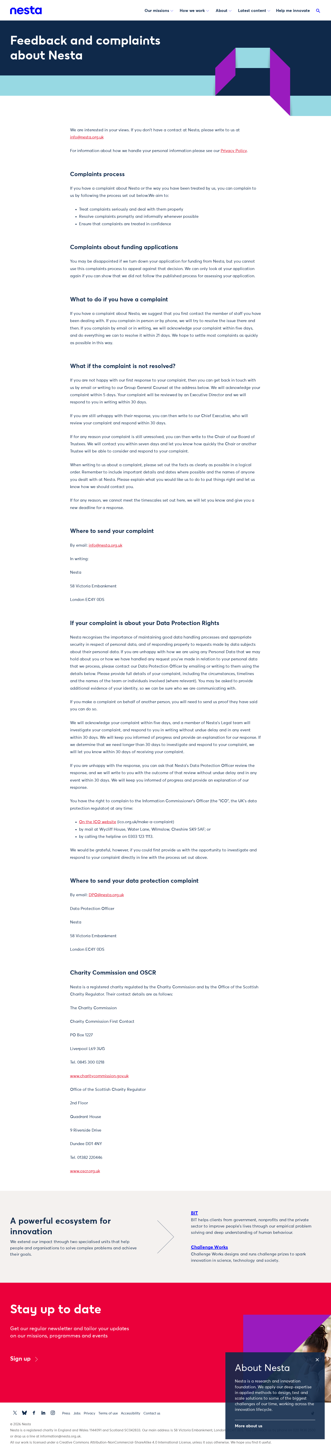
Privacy (89, 1413)
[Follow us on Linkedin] (43, 1412)
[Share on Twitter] (47, 138)
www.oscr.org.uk (85, 1171)
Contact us (151, 1413)
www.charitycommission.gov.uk (99, 1076)
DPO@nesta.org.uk (106, 895)
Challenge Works (209, 1247)
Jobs (77, 1413)
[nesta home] (26, 10)
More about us (248, 1426)
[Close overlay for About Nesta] (320, 1358)
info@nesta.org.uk (87, 137)
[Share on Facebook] (47, 148)
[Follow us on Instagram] (52, 1412)
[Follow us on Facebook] (34, 1412)
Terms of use (108, 1413)
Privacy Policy (234, 151)
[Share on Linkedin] (47, 157)
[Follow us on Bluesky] (24, 1412)
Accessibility (130, 1413)
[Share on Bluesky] (47, 167)
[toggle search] (318, 11)
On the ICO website (97, 822)
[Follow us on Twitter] (15, 1412)
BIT (194, 1213)
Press (66, 1413)
